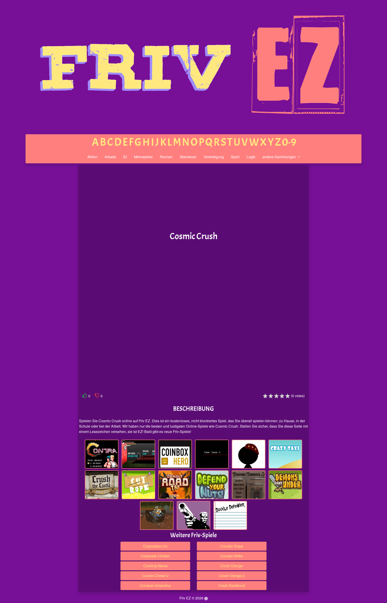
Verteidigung (214, 156)
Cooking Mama (155, 565)
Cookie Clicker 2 (155, 575)
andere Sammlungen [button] (279, 156)
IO (125, 156)
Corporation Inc (155, 546)
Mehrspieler (143, 156)
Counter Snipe (231, 546)
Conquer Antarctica (155, 585)
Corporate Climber (155, 555)
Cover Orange (231, 565)
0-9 (289, 142)
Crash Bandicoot (231, 585)
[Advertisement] (44, 234)
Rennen (166, 156)
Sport (235, 156)
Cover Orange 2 (231, 575)
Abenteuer (188, 156)
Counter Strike (231, 555)
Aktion (92, 156)
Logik (251, 156)
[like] (84, 396)
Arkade (110, 156)
